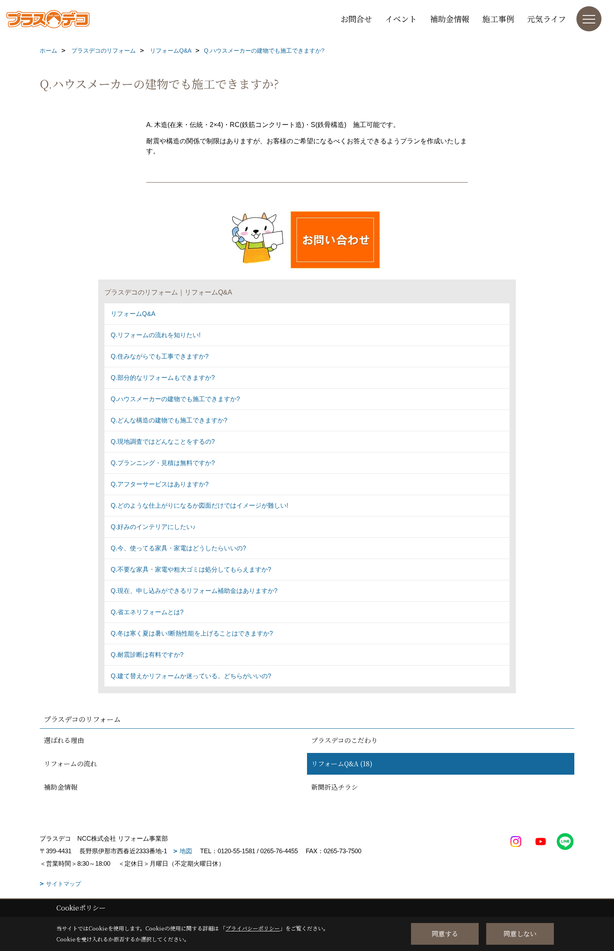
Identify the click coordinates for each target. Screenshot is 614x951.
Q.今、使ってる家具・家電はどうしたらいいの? (178, 548)
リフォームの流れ (70, 763)
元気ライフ (546, 18)
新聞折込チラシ (334, 787)
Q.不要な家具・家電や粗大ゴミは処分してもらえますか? (191, 569)
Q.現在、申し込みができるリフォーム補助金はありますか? (194, 590)
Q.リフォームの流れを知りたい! (155, 334)
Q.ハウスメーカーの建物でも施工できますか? (175, 398)
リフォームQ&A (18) (342, 763)
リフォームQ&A (133, 313)
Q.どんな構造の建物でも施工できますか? (169, 420)
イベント (401, 18)
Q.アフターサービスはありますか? (159, 484)
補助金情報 (449, 18)
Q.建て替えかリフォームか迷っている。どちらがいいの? (191, 675)
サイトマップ (63, 883)
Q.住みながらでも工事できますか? (159, 356)
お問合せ (356, 18)
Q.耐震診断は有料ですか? (147, 654)
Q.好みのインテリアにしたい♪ (153, 526)
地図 (186, 850)
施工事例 (498, 18)
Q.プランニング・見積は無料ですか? (163, 462)
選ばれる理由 (64, 740)
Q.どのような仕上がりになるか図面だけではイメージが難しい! (199, 505)
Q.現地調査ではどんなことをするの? (163, 441)
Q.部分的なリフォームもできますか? (163, 377)
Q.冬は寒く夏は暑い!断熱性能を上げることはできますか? (192, 633)
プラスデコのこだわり (344, 740)
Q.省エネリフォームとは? (147, 611)
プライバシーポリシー (253, 928)
